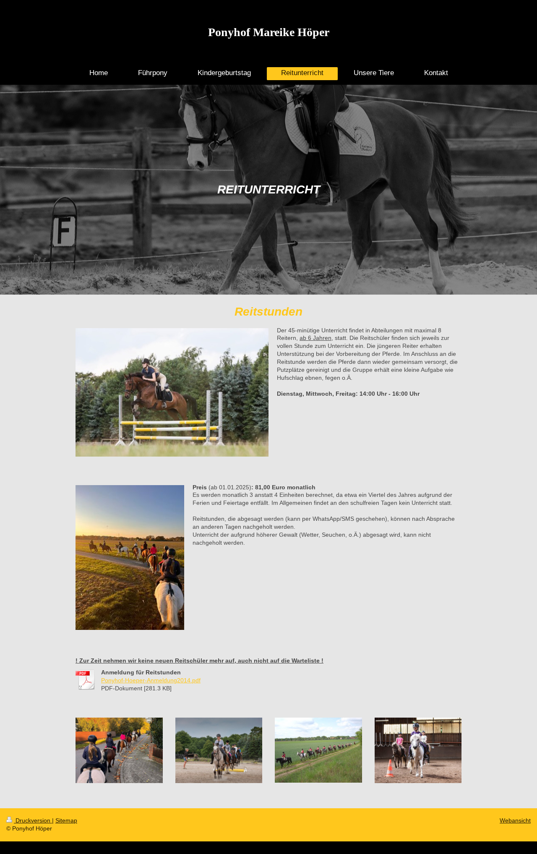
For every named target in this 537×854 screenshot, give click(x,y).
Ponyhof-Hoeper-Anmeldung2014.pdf (151, 680)
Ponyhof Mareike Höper (268, 32)
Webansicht (515, 820)
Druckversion (33, 820)
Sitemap (66, 820)
